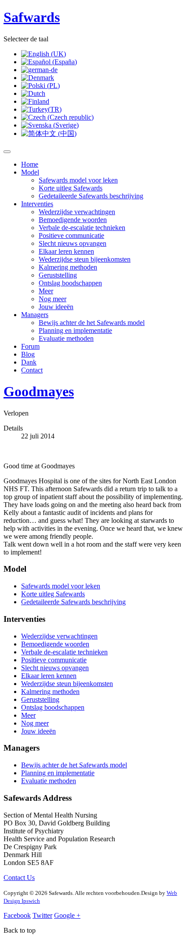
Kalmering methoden (68, 267)
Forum (30, 346)
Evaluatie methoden (66, 338)
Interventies (37, 204)
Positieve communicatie (71, 235)
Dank (28, 362)
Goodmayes (39, 391)
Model (30, 172)
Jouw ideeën (56, 306)
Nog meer (52, 299)
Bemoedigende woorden (73, 219)
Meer (46, 291)
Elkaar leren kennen (66, 251)
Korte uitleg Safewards (70, 188)
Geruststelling (58, 275)
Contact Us (19, 877)
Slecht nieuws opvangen (72, 243)
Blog (28, 354)
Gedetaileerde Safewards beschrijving (91, 196)
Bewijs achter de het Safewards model (92, 322)
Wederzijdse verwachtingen (77, 211)
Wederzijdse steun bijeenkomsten (85, 259)
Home (29, 164)
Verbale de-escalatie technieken (82, 227)
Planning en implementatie (75, 330)
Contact (32, 370)
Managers (34, 314)
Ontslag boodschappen (70, 283)
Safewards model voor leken (78, 180)
